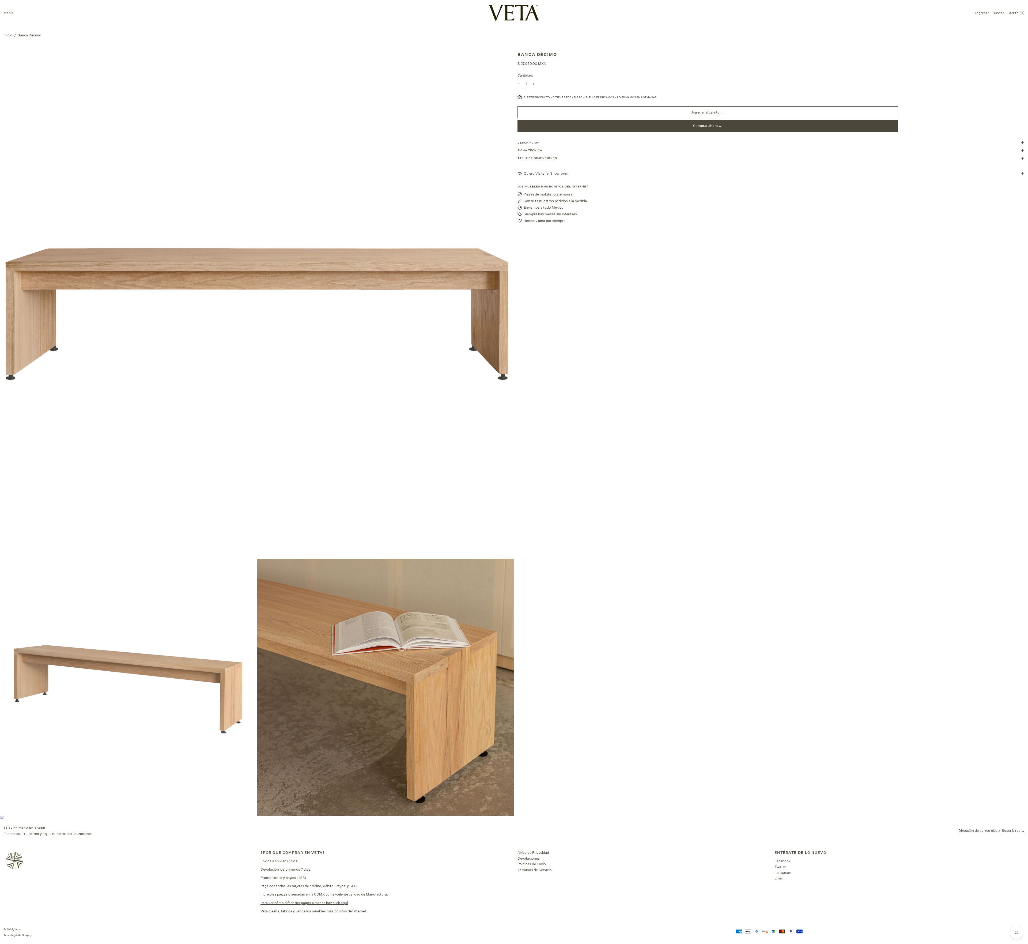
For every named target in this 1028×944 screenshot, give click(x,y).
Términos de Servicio (534, 869)
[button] (998, 13)
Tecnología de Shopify (17, 935)
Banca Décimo (29, 35)
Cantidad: (525, 75)
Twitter (780, 866)
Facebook (782, 861)
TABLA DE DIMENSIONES (537, 158)
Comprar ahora (705, 125)
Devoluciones (528, 858)
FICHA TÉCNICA (529, 150)
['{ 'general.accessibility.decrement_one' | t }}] (519, 84)
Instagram (782, 872)
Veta (17, 929)
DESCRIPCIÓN (528, 142)
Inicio (7, 35)
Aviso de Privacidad (533, 852)
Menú (8, 12)
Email (778, 878)
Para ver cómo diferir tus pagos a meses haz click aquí (304, 902)
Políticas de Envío (531, 864)
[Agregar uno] (534, 84)
